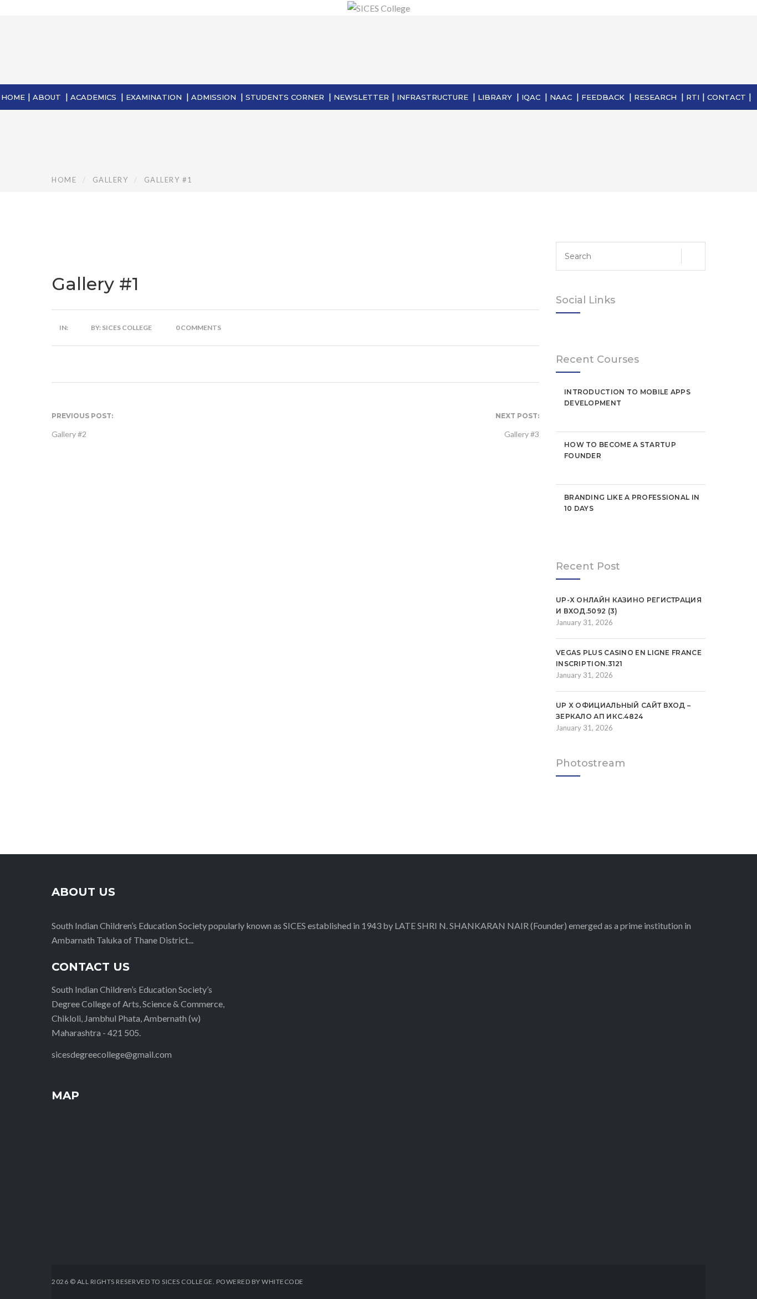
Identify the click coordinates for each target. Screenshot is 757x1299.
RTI (692, 97)
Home (13, 97)
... (190, 940)
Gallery (111, 179)
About (47, 97)
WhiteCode (283, 1281)
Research (655, 97)
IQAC (530, 97)
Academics (93, 97)
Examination (154, 97)
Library (495, 97)
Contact (726, 97)
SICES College (127, 327)
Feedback (603, 97)
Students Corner (284, 97)
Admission (213, 97)
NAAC (561, 97)
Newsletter (361, 97)
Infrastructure (432, 97)
